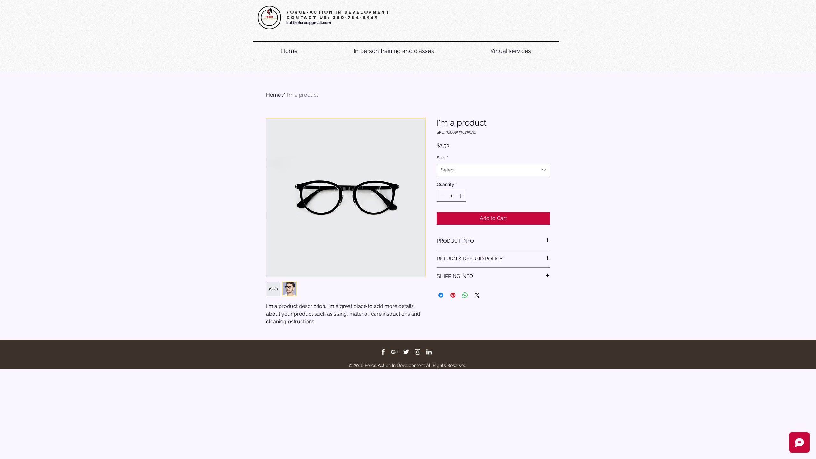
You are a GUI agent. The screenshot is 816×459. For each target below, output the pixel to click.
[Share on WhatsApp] (465, 295)
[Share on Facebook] (441, 295)
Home (273, 95)
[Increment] (461, 195)
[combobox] (493, 170)
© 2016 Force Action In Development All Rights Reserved (408, 365)
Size (442, 157)
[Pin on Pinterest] (453, 295)
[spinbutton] (451, 195)
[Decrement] (442, 195)
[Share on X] (477, 295)
